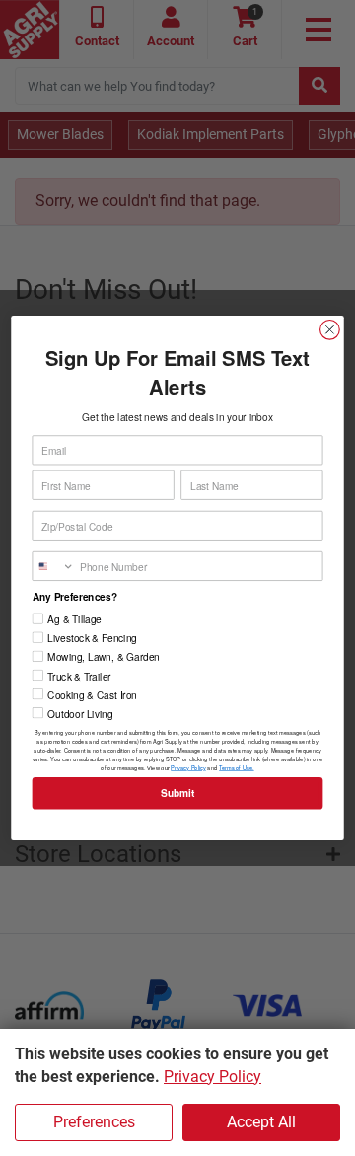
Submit (177, 793)
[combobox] (53, 566)
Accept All (261, 1122)
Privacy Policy (212, 1076)
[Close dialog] (330, 329)
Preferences (94, 1122)
